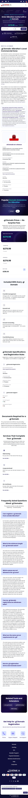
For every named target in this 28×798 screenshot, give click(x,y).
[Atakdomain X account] (11, 781)
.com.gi (11, 211)
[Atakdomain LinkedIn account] (15, 781)
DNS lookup (14, 708)
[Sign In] (24, 1)
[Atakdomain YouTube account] (18, 781)
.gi (17, 211)
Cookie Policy (18, 788)
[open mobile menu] (26, 5)
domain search (21, 102)
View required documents (9, 174)
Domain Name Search (9, 11)
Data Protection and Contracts (8, 788)
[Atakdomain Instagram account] (13, 781)
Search (23, 28)
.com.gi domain (8, 705)
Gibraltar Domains (17, 11)
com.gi (2, 84)
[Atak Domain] (6, 5)
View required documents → (8, 125)
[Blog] (8, 1)
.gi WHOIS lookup (20, 705)
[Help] (6, 1)
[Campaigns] (21, 1)
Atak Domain (2, 11)
